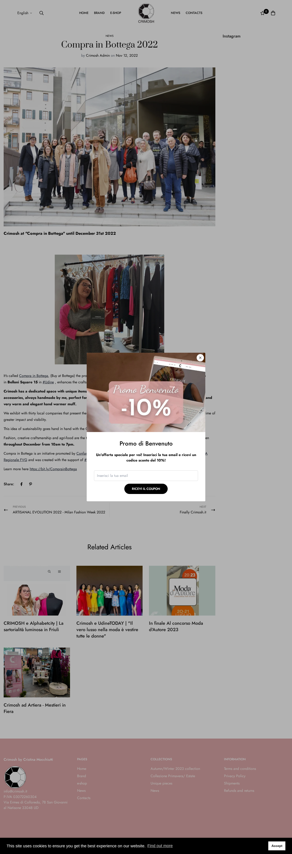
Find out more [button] (160, 845)
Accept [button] (276, 846)
